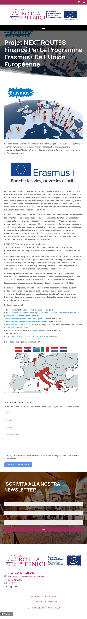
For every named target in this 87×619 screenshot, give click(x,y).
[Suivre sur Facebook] (74, 2)
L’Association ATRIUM (15, 324)
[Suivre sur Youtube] (84, 2)
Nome (6, 500)
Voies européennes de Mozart (31, 321)
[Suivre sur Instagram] (79, 2)
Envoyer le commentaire (18, 464)
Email (6, 519)
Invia (43, 529)
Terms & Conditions (35, 608)
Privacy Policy (54, 608)
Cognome (7, 510)
